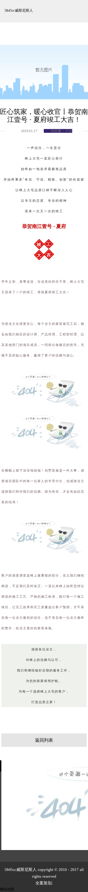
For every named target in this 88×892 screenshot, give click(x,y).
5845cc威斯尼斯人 (19, 10)
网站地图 (7, 889)
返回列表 (44, 740)
